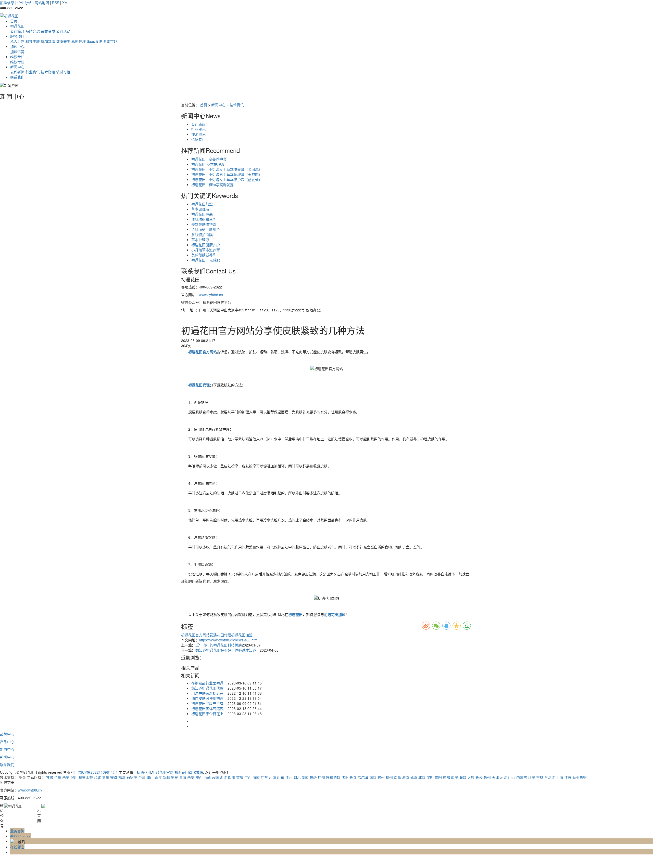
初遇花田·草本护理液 (207, 164)
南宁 (454, 777)
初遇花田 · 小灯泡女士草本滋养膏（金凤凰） (226, 169)
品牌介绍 (33, 31)
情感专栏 (63, 71)
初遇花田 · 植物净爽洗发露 (212, 184)
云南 (215, 777)
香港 (158, 777)
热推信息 (7, 2)
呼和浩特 (333, 777)
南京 (372, 777)
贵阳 (438, 777)
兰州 (57, 777)
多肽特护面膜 (202, 234)
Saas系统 (94, 41)
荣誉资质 (48, 31)
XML (66, 2)
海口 (462, 777)
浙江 (223, 777)
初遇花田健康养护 (205, 244)
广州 (321, 777)
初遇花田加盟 (202, 203)
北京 (421, 777)
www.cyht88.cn (211, 294)
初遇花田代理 (220, 634)
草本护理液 (200, 239)
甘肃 (49, 777)
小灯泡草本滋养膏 (205, 249)
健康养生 (63, 41)
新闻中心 (17, 66)
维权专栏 (17, 56)
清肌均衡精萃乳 (203, 219)
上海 (559, 777)
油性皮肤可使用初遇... (209, 698)
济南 (405, 777)
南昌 (397, 777)
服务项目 (17, 36)
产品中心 (7, 741)
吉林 (539, 777)
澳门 (150, 777)
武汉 (413, 777)
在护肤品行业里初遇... (209, 682)
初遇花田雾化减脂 (188, 772)
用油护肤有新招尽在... (209, 693)
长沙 (479, 777)
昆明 (430, 777)
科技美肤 (33, 41)
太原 (470, 777)
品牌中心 (7, 733)
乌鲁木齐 (86, 777)
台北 (97, 777)
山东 (280, 777)
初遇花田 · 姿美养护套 (209, 159)
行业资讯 (33, 71)
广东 (264, 777)
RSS (55, 2)
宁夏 (174, 777)
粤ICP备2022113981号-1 (98, 772)
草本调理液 (200, 209)
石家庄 (132, 777)
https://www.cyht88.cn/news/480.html (228, 639)
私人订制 (17, 41)
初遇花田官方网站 (195, 634)
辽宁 (531, 777)
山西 (511, 777)
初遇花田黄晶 (202, 214)
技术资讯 (48, 71)
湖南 (305, 777)
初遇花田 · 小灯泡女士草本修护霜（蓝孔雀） (226, 179)
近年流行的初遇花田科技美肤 (218, 645)
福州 (389, 777)
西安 (190, 777)
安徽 (113, 777)
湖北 (296, 777)
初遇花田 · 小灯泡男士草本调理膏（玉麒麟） (226, 174)
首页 (13, 20)
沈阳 (344, 777)
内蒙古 (521, 777)
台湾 (141, 777)
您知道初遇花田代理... (209, 688)
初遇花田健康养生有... (209, 703)
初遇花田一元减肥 (205, 259)
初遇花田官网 (162, 772)
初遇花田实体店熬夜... (209, 708)
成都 (446, 777)
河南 (272, 777)
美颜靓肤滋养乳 (203, 254)
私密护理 (78, 41)
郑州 (487, 777)
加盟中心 (17, 46)
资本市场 (110, 41)
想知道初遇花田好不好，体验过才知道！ (227, 650)
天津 (495, 777)
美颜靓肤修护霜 (203, 224)
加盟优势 (17, 51)
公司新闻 (17, 71)
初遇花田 (17, 26)
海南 (256, 777)
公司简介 (17, 31)
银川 (74, 777)
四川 (231, 777)
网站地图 (42, 2)
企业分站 (24, 2)
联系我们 (17, 77)
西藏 (207, 777)
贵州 (105, 777)
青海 (182, 777)
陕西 (199, 777)
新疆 (166, 777)
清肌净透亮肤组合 (205, 229)
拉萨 (313, 777)
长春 (353, 777)
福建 (121, 777)
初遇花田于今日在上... (209, 713)
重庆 (239, 777)
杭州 (381, 777)
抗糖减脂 (48, 41)
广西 (248, 777)
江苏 (567, 777)
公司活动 (63, 31)
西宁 (65, 777)
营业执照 (579, 777)
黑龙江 (549, 777)
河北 (503, 777)
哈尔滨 (363, 777)
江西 (288, 777)
